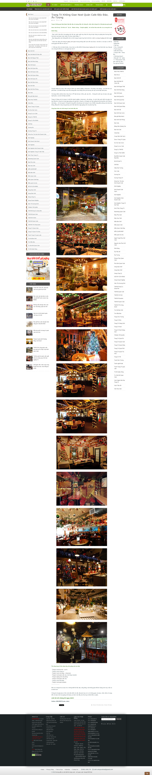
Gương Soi (117, 174)
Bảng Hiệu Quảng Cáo (120, 126)
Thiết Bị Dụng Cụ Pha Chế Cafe (108, 9)
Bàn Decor (117, 74)
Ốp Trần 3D (117, 251)
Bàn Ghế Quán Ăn (119, 96)
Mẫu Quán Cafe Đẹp (119, 228)
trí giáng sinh (92, 47)
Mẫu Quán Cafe (118, 224)
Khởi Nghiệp (117, 186)
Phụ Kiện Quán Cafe (119, 263)
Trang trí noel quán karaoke (59, 682)
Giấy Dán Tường (118, 168)
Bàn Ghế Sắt (117, 109)
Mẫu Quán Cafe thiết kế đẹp (61, 9)
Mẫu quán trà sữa (118, 234)
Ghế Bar (116, 164)
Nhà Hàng (116, 248)
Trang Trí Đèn (117, 320)
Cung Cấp (89, 5)
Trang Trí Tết (117, 356)
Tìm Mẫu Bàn (117, 313)
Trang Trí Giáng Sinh (98, 705)
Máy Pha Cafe (118, 215)
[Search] (124, 5)
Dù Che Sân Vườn (119, 142)
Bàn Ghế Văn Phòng (119, 119)
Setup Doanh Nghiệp (119, 280)
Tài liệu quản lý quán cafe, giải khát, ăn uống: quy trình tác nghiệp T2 (41, 357)
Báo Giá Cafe (117, 129)
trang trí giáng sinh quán (69, 41)
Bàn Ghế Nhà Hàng (119, 89)
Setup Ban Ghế (118, 266)
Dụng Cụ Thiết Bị (118, 149)
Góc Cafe (116, 171)
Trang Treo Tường (119, 316)
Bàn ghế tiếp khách (119, 116)
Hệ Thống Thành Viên (74, 1)
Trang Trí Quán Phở (119, 348)
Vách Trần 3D (117, 385)
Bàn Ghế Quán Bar (119, 99)
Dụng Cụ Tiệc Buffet (119, 152)
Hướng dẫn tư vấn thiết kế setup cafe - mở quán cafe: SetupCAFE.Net (74, 772)
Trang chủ (66, 1)
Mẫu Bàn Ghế (117, 221)
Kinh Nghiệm (117, 194)
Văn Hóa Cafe (118, 388)
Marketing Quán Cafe (119, 211)
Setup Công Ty (118, 273)
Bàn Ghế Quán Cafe (119, 103)
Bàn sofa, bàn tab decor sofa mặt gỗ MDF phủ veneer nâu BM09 (37, 22)
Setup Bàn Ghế (118, 270)
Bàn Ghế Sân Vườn (119, 113)
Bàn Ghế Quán (118, 93)
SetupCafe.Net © (65, 5)
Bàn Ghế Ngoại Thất (119, 86)
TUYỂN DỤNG (122, 1)
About (42, 769)
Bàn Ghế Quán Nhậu (119, 106)
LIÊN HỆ (103, 1)
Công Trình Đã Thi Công (85, 1)
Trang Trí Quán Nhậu (119, 345)
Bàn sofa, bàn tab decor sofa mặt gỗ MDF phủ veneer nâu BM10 (37, 26)
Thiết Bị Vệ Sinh (118, 295)
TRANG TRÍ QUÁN (119, 335)
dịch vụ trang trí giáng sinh (100, 38)
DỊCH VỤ (115, 1)
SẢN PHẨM (109, 1)
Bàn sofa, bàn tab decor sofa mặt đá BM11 (38, 30)
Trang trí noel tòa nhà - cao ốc (60, 669)
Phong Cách (79, 5)
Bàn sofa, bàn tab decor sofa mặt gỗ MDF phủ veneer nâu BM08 (37, 18)
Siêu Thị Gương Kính (119, 283)
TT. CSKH (54, 5)
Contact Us (75, 769)
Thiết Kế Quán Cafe (119, 301)
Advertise (67, 769)
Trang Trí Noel (108, 705)
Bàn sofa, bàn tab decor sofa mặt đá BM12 (38, 32)
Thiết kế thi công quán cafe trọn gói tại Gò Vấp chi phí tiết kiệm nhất (41, 349)
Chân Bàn (116, 133)
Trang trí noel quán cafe (58, 675)
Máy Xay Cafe (118, 218)
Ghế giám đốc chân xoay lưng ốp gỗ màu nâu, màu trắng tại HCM (41, 366)
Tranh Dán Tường (119, 360)
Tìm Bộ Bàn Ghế (118, 310)
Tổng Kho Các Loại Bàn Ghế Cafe (43, 9)
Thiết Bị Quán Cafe (119, 291)
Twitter (110, 723)
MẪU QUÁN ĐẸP (119, 231)
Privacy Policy (50, 769)
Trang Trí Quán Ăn (119, 338)
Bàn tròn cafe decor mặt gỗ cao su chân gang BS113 (37, 36)
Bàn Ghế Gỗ (117, 78)
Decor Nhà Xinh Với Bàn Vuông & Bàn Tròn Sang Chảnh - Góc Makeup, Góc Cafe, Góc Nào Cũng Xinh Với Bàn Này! (38, 46)
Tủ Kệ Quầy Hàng (119, 372)
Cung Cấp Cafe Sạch (119, 136)
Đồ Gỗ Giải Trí (118, 161)
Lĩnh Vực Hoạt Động (96, 1)
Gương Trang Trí (118, 177)
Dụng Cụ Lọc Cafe (119, 146)
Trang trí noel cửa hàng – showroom (61, 673)
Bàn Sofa (116, 123)
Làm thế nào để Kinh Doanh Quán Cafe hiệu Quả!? (84, 9)
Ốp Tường (117, 255)
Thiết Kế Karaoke (118, 298)
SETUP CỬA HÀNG (119, 276)
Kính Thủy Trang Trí (119, 208)
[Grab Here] (107, 4)
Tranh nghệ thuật (118, 363)
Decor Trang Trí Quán (119, 139)
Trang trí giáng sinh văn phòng (60, 676)
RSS (114, 723)
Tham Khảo (99, 5)
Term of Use (59, 769)
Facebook (104, 723)
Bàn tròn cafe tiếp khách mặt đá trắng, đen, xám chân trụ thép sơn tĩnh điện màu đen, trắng (38, 41)
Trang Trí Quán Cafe (119, 341)
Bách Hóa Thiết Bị (119, 71)
